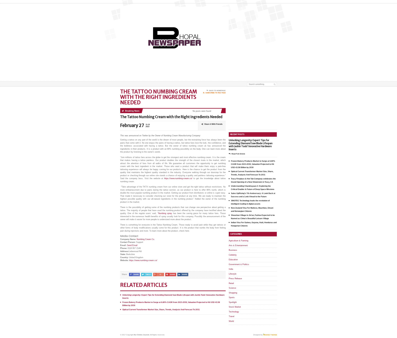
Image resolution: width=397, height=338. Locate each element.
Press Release (235, 278)
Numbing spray (165, 213)
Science (232, 288)
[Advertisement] (240, 73)
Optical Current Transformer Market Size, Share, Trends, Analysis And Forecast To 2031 (161, 310)
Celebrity (233, 255)
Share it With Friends (213, 124)
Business (233, 250)
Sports (232, 297)
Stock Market (235, 307)
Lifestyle (232, 274)
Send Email (132, 245)
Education (233, 259)
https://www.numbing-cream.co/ (178, 178)
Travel (231, 316)
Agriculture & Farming (238, 240)
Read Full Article (238, 154)
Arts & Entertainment (238, 245)
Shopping (233, 293)
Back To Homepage (217, 90)
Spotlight (233, 302)
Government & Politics (239, 264)
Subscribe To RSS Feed (215, 93)
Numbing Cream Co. (146, 239)
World (231, 321)
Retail (231, 283)
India (231, 269)
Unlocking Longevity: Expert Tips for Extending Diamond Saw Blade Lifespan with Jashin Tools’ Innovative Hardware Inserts (250, 145)
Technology (234, 312)
